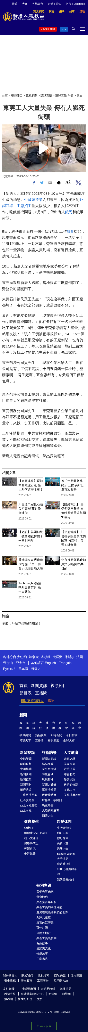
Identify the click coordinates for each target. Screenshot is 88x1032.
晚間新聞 (26, 774)
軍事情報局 (49, 789)
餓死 (68, 212)
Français (65, 663)
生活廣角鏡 (64, 827)
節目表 (25, 693)
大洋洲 (57, 657)
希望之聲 (10, 994)
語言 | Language (75, 3)
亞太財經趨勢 (28, 805)
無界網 (8, 999)
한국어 (36, 669)
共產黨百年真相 (46, 902)
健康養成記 (31, 843)
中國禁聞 (26, 769)
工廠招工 (24, 206)
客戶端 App (60, 980)
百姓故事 (42, 943)
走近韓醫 (30, 853)
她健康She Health (35, 833)
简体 (58, 3)
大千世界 (62, 858)
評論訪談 (49, 753)
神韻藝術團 (28, 988)
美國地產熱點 (72, 794)
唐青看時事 (49, 794)
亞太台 (21, 663)
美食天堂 (62, 843)
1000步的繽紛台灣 (67, 871)
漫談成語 (69, 779)
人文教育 (71, 753)
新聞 (23, 715)
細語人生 (47, 815)
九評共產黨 (43, 917)
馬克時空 (47, 805)
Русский (9, 669)
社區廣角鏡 (27, 800)
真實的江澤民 (45, 922)
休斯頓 (69, 657)
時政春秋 (47, 774)
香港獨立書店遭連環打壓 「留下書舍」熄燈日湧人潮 (30, 564)
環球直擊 (46, 95)
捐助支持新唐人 (32, 700)
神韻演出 (53, 740)
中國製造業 (33, 200)
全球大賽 (69, 740)
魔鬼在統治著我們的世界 (52, 912)
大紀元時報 (48, 988)
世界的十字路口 (52, 800)
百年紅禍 (42, 927)
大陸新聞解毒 (50, 810)
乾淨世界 (65, 988)
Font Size (68, 182)
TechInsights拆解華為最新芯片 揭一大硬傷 (29, 587)
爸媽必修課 (71, 784)
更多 (40, 999)
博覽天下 (25, 740)
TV (64, 29)
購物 (51, 700)
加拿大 (34, 657)
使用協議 (76, 975)
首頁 (5, 95)
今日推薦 (72, 735)
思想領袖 (47, 779)
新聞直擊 (26, 779)
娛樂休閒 (64, 821)
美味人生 (62, 848)
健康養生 (31, 821)
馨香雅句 (69, 774)
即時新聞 (56, 735)
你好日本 (62, 833)
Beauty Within (66, 853)
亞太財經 (26, 810)
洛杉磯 (46, 657)
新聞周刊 (26, 784)
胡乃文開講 (31, 838)
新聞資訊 (39, 685)
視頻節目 (17, 95)
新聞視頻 (27, 753)
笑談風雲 (69, 763)
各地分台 (37, 3)
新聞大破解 (49, 784)
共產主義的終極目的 (49, 907)
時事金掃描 (49, 769)
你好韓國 (62, 838)
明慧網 (53, 994)
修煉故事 (42, 953)
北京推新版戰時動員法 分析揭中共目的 (73, 564)
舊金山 (8, 663)
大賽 (24, 3)
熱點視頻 (40, 735)
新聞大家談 (49, 758)
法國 (79, 657)
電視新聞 (31, 95)
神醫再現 (30, 848)
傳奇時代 (42, 896)
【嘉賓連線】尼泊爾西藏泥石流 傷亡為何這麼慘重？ (30, 485)
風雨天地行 (43, 933)
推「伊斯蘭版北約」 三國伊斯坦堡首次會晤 (72, 485)
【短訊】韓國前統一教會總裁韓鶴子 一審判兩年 (30, 536)
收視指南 (43, 975)
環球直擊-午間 (64, 95)
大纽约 (22, 657)
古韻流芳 (69, 769)
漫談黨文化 (43, 948)
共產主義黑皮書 (46, 938)
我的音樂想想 (65, 879)
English (50, 663)
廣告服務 (26, 980)
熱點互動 (47, 763)
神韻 (14, 3)
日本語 (23, 669)
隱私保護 (60, 975)
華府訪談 (26, 789)
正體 (50, 3)
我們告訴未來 (45, 891)
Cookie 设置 (44, 1026)
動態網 (66, 994)
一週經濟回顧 (28, 794)
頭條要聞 (25, 735)
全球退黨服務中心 (32, 994)
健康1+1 (29, 827)
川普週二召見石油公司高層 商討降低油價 (30, 508)
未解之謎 (69, 758)
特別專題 (43, 885)
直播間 (41, 693)
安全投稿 (10, 980)
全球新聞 (26, 758)
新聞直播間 (49, 29)
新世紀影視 (25, 999)
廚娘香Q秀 (64, 864)
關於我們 (27, 975)
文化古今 (69, 789)
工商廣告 (42, 958)
